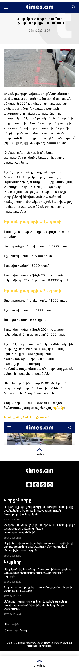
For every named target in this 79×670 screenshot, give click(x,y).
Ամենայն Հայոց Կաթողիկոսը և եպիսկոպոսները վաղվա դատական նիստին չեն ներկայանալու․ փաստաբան (35, 605)
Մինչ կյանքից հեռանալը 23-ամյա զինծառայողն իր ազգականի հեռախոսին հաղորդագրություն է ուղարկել (37, 572)
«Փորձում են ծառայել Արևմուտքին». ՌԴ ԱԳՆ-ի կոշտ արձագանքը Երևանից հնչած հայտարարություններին (39, 528)
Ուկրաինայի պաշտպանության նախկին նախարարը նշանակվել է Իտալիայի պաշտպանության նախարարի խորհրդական (38, 510)
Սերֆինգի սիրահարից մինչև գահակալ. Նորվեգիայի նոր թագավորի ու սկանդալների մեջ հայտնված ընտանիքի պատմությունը (38, 546)
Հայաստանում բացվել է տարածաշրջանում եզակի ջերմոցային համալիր (38, 588)
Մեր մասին (11, 624)
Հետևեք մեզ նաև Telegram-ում (26, 417)
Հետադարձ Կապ (15, 630)
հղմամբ (58, 407)
